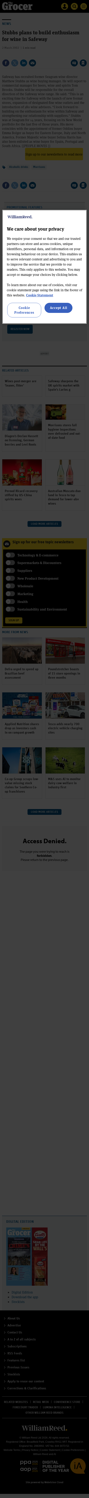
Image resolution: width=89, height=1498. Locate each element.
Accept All (58, 307)
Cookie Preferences (24, 310)
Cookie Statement (39, 295)
